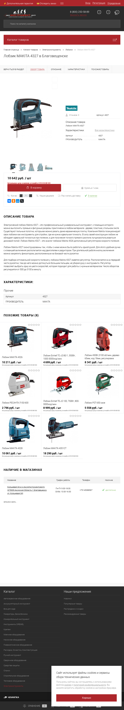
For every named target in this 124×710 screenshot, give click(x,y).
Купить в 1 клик (91, 187)
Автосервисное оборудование (17, 598)
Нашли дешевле (47, 195)
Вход (87, 3)
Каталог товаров (18, 39)
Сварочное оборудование (15, 660)
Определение (114, 3)
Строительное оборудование (16, 676)
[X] (22, 201)
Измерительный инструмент (16, 619)
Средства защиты (12, 665)
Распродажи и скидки (73, 609)
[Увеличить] (31, 118)
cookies (67, 685)
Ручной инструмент (12, 655)
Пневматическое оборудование (18, 645)
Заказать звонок (78, 15)
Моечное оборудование (14, 634)
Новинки (68, 598)
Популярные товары (73, 604)
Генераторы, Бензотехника (16, 614)
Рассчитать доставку (70, 195)
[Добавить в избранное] (54, 79)
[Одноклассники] (13, 201)
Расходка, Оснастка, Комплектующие (20, 650)
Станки (7, 670)
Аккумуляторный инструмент (17, 604)
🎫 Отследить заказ (46, 3)
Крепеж (7, 629)
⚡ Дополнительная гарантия (18, 3)
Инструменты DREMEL (14, 624)
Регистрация (99, 3)
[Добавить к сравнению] (54, 86)
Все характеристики (104, 130)
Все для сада (9, 609)
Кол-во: (14, 195)
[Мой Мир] (18, 201)
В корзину (36, 187)
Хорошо (86, 698)
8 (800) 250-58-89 (79, 11)
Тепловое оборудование (14, 681)
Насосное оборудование (14, 640)
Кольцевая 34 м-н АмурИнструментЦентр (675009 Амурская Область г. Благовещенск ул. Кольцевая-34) (27, 490)
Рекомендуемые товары (75, 614)
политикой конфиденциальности (89, 685)
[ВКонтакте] (9, 201)
